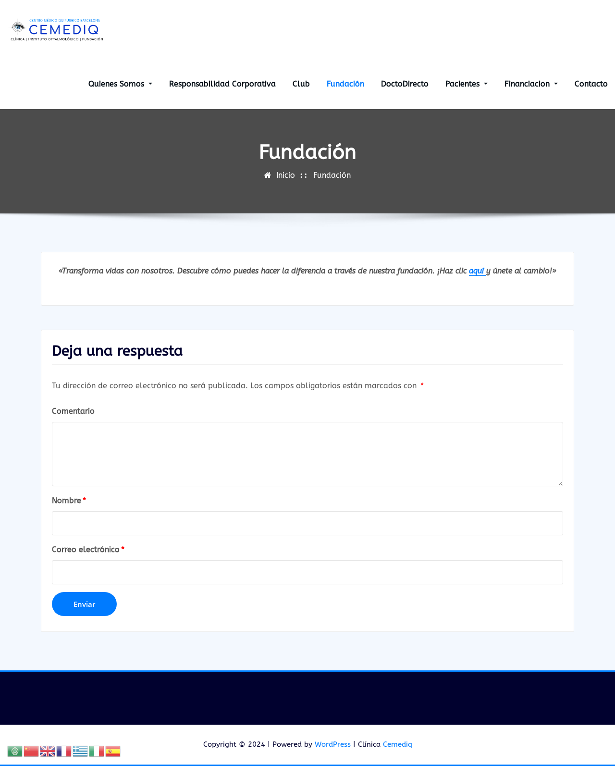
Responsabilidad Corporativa (222, 83)
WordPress (333, 744)
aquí (477, 270)
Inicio (285, 175)
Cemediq (397, 744)
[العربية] (15, 750)
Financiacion (528, 83)
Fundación (345, 83)
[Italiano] (97, 750)
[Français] (64, 750)
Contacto (591, 83)
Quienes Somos (117, 83)
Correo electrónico (88, 549)
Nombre (69, 500)
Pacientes (463, 83)
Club (301, 83)
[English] (48, 750)
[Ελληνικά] (81, 750)
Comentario (73, 411)
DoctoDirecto (405, 83)
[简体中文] (32, 750)
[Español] (113, 750)
